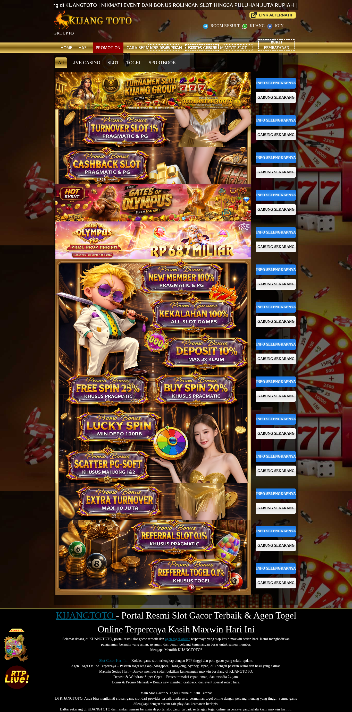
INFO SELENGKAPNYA (276, 83)
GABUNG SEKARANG (276, 97)
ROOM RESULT (225, 25)
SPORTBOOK (162, 62)
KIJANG (257, 25)
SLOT (113, 62)
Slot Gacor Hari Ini (113, 661)
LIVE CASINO (85, 62)
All (61, 62)
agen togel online (177, 639)
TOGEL (133, 62)
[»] (272, 15)
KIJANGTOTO (86, 615)
